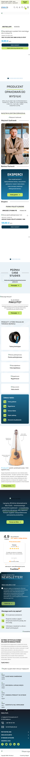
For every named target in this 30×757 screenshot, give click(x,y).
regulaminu (18, 596)
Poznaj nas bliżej (14, 522)
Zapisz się (7, 603)
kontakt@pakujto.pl (11, 727)
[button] (17, 7)
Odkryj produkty (7, 486)
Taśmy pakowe (12, 402)
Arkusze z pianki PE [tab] (9, 211)
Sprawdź (14, 346)
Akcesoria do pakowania (14, 420)
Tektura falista (12, 411)
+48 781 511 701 (10, 723)
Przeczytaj (14, 313)
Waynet (27, 755)
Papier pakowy (12, 415)
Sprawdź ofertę (25, 2)
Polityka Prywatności (17, 595)
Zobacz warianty (15, 45)
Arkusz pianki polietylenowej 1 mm (13, 219)
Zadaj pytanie (14, 195)
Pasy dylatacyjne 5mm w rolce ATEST (14, 37)
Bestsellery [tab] (7, 27)
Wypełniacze (11, 406)
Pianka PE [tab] (23, 211)
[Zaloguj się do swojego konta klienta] (19, 8)
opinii (19, 538)
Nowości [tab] (17, 27)
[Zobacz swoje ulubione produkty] (22, 8)
